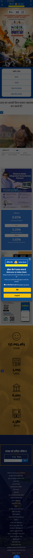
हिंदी (17, 290)
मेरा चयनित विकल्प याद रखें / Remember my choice (17, 284)
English (17, 295)
